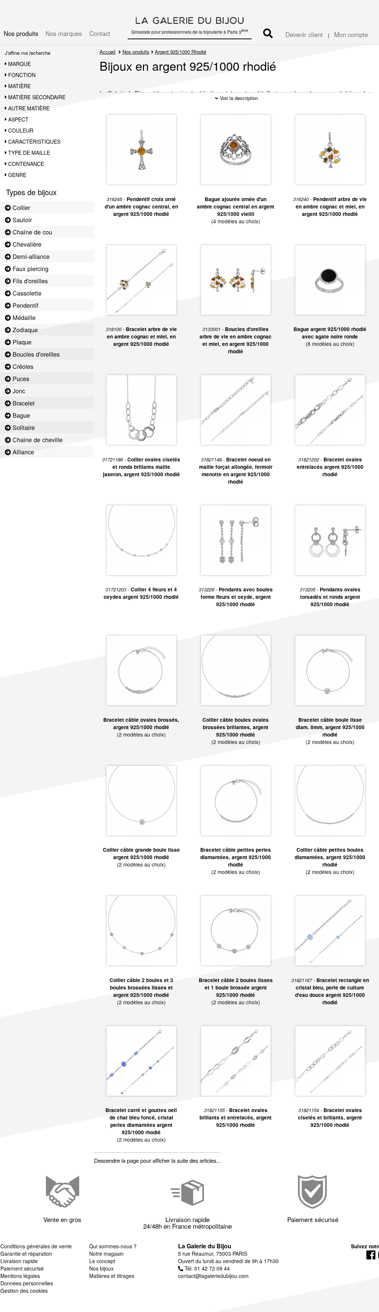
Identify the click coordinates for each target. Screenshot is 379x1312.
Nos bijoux (101, 1268)
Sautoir (21, 219)
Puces (20, 378)
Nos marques (64, 33)
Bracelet (23, 402)
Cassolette (26, 292)
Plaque (21, 341)
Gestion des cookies (24, 1290)
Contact (99, 33)
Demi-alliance (30, 256)
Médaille (23, 317)
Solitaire (23, 427)
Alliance (22, 451)
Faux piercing (29, 268)
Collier (20, 207)
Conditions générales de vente (36, 1246)
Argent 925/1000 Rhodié (180, 51)
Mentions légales (20, 1275)
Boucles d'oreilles (35, 354)
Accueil (107, 51)
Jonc (18, 390)
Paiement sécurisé (22, 1268)
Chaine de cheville (37, 439)
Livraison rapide (19, 1261)
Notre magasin (106, 1253)
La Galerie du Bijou (204, 1246)
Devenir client (304, 34)
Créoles (22, 366)
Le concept (102, 1261)
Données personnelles (26, 1283)
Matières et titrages (111, 1275)
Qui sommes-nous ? (113, 1246)
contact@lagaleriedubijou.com (213, 1275)
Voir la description (238, 97)
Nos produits (21, 33)
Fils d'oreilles (29, 280)
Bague (20, 415)
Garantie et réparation (26, 1253)
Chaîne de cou (31, 231)
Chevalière (26, 244)
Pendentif (24, 305)
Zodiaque (24, 329)
